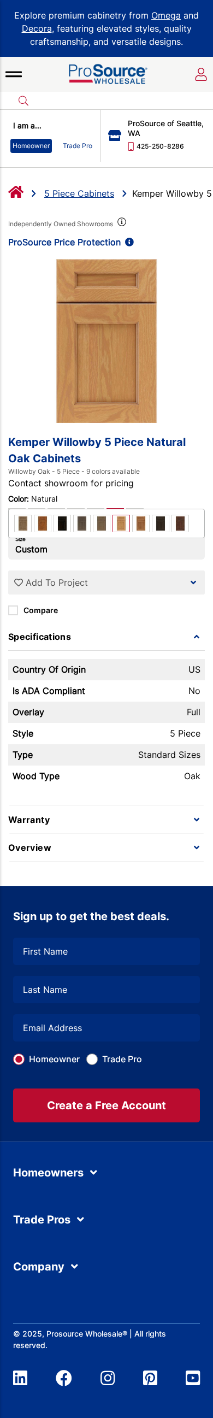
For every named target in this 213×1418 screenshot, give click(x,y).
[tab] (106, 636)
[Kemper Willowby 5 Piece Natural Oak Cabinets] (106, 341)
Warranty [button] (29, 819)
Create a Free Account (106, 1105)
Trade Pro (122, 1059)
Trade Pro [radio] (77, 146)
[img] (120, 224)
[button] (13, 74)
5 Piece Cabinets (79, 193)
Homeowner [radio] (31, 146)
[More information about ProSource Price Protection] (127, 242)
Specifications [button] (39, 636)
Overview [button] (29, 847)
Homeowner (54, 1059)
